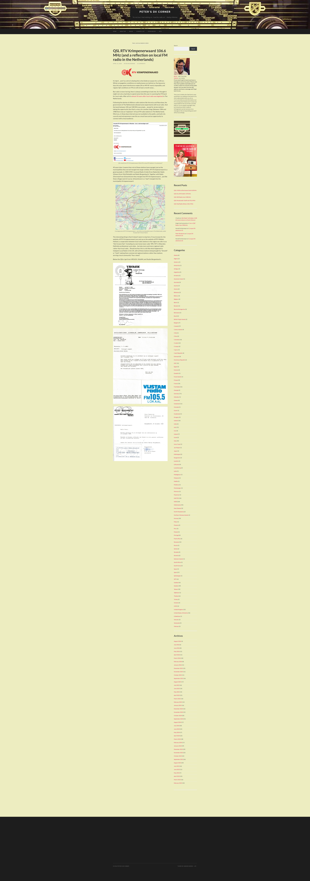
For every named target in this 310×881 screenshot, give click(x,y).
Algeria (176, 258)
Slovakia (176, 552)
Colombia (176, 339)
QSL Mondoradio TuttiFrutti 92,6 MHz (184, 200)
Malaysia (176, 478)
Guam (175, 410)
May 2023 (177, 773)
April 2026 (177, 655)
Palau (175, 521)
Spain (175, 572)
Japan (175, 451)
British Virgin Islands (179, 319)
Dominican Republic (179, 360)
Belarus (176, 296)
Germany (176, 393)
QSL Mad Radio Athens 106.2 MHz (183, 204)
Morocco (176, 491)
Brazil (175, 316)
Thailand (176, 596)
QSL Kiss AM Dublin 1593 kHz (182, 193)
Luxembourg (177, 468)
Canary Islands (178, 329)
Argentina (176, 272)
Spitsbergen (177, 575)
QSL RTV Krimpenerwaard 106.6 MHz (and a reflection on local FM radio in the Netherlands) (140, 55)
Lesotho (176, 461)
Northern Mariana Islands (181, 515)
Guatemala (177, 414)
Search (176, 45)
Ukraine (176, 602)
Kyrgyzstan (177, 457)
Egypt (175, 366)
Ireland (176, 434)
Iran (175, 430)
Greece (176, 400)
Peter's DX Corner (155, 11)
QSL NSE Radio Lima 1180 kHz (182, 197)
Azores (176, 289)
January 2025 (177, 705)
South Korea (177, 565)
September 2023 (178, 759)
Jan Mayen (177, 447)
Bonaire (176, 306)
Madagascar (177, 474)
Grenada (176, 407)
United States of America (181, 613)
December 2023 (178, 749)
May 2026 (177, 651)
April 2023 (177, 776)
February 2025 (178, 702)
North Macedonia (179, 511)
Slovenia (176, 555)
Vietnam (176, 626)
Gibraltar (176, 397)
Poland (176, 532)
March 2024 (177, 739)
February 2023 (178, 783)
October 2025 (178, 675)
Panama (176, 525)
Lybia (175, 471)
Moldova (176, 484)
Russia (176, 545)
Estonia (176, 370)
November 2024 (178, 712)
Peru (175, 528)
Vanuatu (176, 619)
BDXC (175, 76)
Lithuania (176, 464)
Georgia (176, 390)
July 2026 (176, 644)
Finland (176, 380)
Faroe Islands (177, 376)
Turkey (176, 599)
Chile (175, 333)
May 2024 (177, 732)
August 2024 (177, 722)
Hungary (176, 417)
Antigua (176, 269)
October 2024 (178, 715)
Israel (175, 437)
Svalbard (176, 582)
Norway (176, 518)
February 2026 (178, 661)
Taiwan (176, 589)
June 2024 (177, 729)
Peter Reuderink (129, 63)
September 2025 (178, 678)
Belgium (176, 299)
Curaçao (176, 346)
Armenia (176, 275)
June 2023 (177, 769)
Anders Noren (188, 866)
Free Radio (177, 387)
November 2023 (178, 752)
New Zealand (177, 508)
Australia (176, 282)
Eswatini (176, 373)
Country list (140, 31)
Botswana (176, 312)
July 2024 (176, 725)
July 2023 (176, 766)
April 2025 (177, 695)
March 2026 (177, 658)
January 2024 (177, 746)
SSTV (160, 31)
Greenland (177, 403)
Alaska (176, 255)
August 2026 (177, 641)
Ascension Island (178, 279)
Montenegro (177, 488)
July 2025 (176, 685)
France (176, 383)
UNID (175, 606)
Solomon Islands (178, 559)
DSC (175, 363)
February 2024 (178, 742)
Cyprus (176, 350)
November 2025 (178, 671)
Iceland (176, 420)
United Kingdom (178, 609)
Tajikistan (176, 592)
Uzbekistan (177, 616)
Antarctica (177, 265)
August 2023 (177, 762)
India (175, 424)
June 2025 (177, 688)
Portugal (176, 535)
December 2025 (178, 668)
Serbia (175, 549)
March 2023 (177, 779)
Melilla (176, 481)
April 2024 (177, 735)
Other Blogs (152, 31)
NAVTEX (176, 498)
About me (123, 31)
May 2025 (177, 692)
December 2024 (178, 708)
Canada (176, 326)
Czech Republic (178, 353)
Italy (175, 441)
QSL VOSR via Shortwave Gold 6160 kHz (185, 190)
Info (175, 427)
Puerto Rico (177, 538)
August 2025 (177, 682)
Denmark (176, 356)
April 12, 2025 (117, 63)
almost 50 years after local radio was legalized (147, 96)
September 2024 (178, 719)
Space (175, 569)
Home (115, 31)
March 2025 (177, 698)
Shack (131, 31)
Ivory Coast (177, 444)
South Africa (177, 562)
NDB (175, 501)
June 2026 (177, 648)
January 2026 (177, 665)
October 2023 (178, 756)
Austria (176, 285)
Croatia (176, 343)
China (175, 336)
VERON (176, 78)
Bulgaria (176, 322)
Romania (176, 542)
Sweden (176, 586)
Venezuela (177, 623)
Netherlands (177, 505)
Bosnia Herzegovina (179, 309)
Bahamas (176, 292)
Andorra (176, 262)
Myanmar (176, 495)
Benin (175, 302)
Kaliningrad (177, 454)
